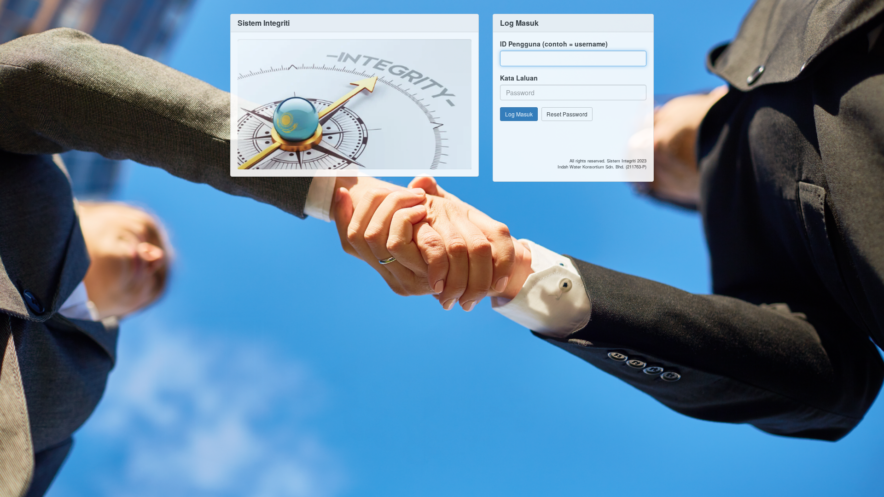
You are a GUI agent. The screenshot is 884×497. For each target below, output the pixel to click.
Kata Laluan (519, 77)
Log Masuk (519, 114)
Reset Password (567, 114)
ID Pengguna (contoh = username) (554, 43)
